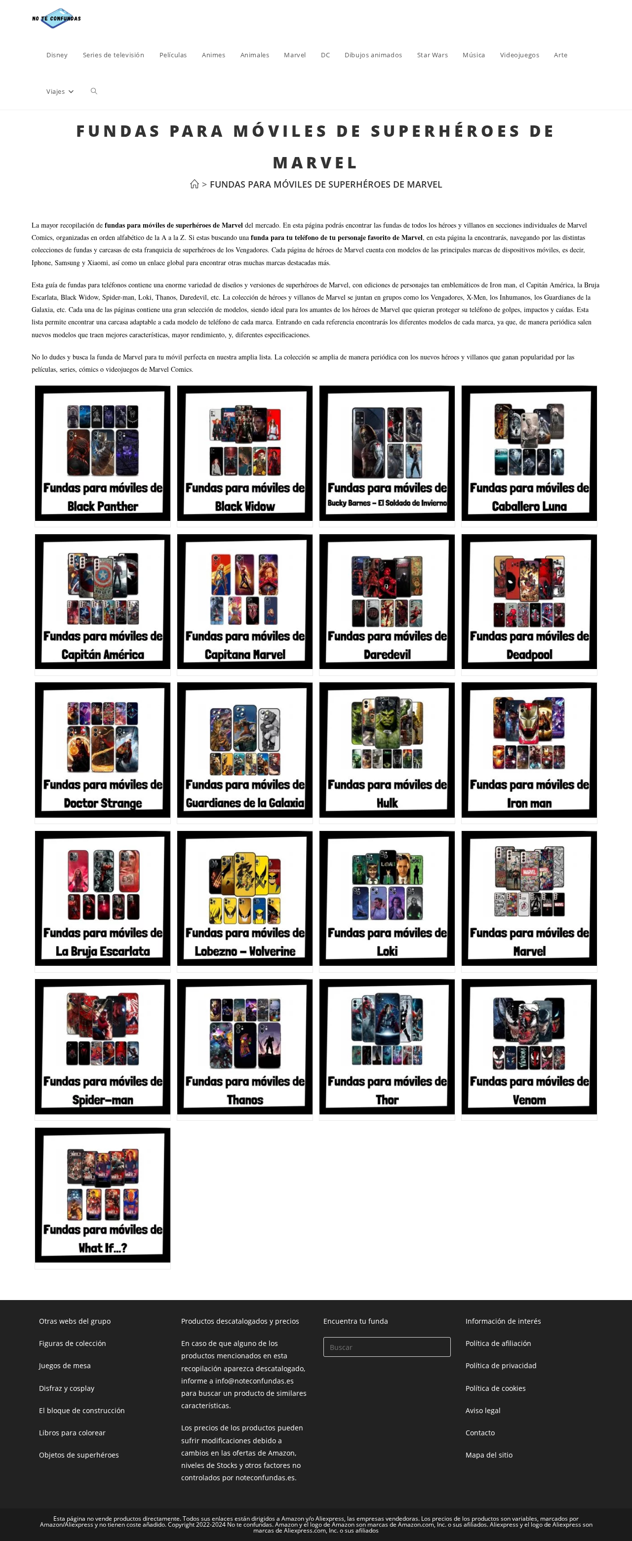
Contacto (480, 1432)
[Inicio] (194, 184)
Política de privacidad (501, 1365)
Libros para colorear (72, 1432)
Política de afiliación (498, 1343)
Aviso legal (483, 1410)
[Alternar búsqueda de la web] (94, 91)
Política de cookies (496, 1388)
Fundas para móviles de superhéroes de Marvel (326, 184)
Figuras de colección (72, 1343)
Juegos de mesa (65, 1365)
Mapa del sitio (489, 1455)
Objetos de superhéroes (79, 1455)
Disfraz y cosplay (66, 1388)
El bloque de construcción (82, 1410)
